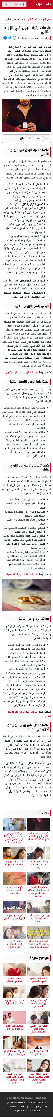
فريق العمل (25, 1106)
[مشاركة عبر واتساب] (14, 38)
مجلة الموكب (19, 1110)
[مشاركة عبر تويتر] (10, 38)
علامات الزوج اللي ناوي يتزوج (22, 372)
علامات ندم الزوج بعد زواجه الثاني (29, 713)
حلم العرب (43, 4)
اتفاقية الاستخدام (16, 1102)
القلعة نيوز (34, 1110)
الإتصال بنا (11, 1106)
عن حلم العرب (40, 1106)
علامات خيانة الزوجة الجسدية (22, 574)
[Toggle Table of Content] (44, 138)
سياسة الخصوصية (37, 1102)
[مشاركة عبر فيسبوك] (5, 38)
